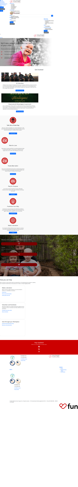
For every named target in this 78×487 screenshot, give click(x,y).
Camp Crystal (13, 18)
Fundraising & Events (47, 27)
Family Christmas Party (15, 17)
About (62, 368)
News (11, 19)
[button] (19, 51)
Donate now (4, 292)
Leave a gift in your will (6, 295)
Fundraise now (13, 213)
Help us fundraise (5, 311)
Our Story (13, 4)
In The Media (13, 20)
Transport (13, 12)
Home (61, 367)
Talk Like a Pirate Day (14, 16)
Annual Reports (13, 6)
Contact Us (12, 23)
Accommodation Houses (15, 11)
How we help (12, 9)
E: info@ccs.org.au (24, 358)
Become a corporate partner (7, 325)
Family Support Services (15, 13)
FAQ (12, 14)
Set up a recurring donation (7, 293)
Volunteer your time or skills (7, 310)
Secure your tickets (20, 111)
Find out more (13, 133)
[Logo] (15, 1)
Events (11, 15)
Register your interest (20, 90)
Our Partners (13, 7)
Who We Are (12, 3)
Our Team (13, 5)
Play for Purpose (48, 28)
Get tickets (13, 194)
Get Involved (63, 371)
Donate (11, 22)
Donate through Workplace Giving (8, 323)
